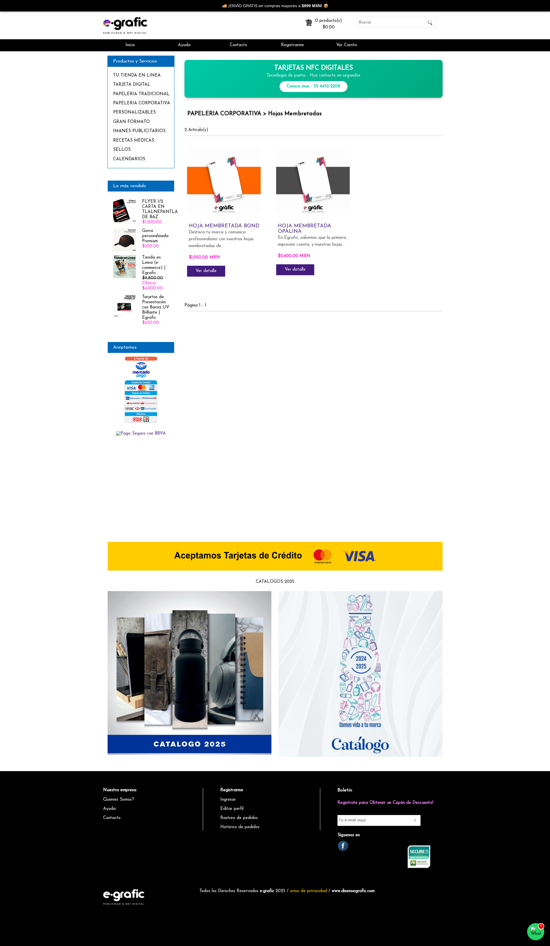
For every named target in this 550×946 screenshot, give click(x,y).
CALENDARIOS (129, 159)
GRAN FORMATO (131, 122)
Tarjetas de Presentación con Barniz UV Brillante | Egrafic (155, 307)
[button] (535, 931)
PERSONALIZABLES (134, 112)
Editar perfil (231, 809)
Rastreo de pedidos (239, 818)
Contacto (238, 45)
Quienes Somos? (118, 800)
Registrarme (292, 45)
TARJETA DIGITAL (131, 85)
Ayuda (184, 45)
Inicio (130, 45)
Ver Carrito (346, 45)
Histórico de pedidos (240, 827)
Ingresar (228, 800)
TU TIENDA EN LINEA (137, 75)
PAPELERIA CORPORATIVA (141, 103)
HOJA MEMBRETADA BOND (224, 226)
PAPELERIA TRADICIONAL (141, 94)
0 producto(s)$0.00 (328, 23)
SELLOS (122, 150)
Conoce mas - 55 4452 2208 (313, 86)
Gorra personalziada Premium (155, 236)
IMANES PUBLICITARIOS (139, 131)
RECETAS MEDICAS (133, 140)
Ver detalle (206, 271)
